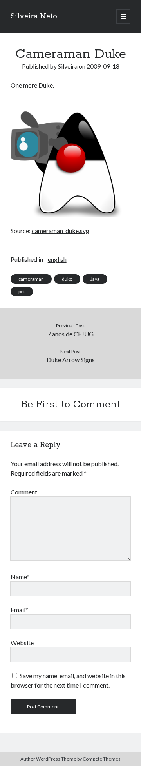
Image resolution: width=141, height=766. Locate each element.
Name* (20, 576)
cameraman (31, 279)
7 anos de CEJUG (70, 333)
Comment (24, 492)
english (57, 259)
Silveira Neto (34, 16)
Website (22, 642)
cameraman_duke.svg (60, 230)
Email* (19, 609)
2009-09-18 (103, 66)
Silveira (68, 66)
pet (21, 291)
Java (94, 279)
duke (67, 279)
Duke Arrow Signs (71, 359)
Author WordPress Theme (48, 759)
